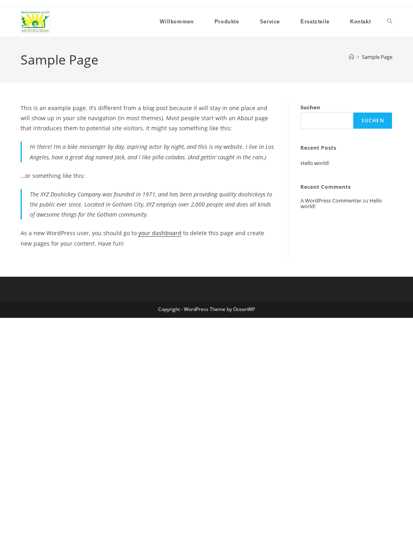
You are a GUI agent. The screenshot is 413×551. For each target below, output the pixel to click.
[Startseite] (351, 57)
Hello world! (314, 163)
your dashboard (159, 233)
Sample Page (377, 57)
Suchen (310, 107)
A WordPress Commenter (330, 200)
